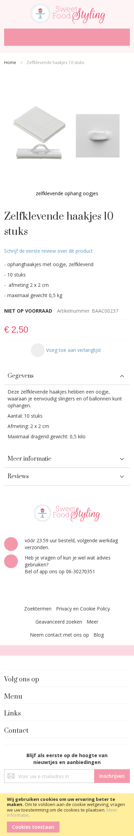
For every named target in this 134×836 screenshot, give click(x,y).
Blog (98, 634)
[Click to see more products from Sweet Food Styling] (67, 513)
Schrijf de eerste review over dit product (48, 251)
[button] (66, 350)
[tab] (67, 376)
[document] (67, 815)
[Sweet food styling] (67, 12)
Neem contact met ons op (59, 634)
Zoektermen (38, 608)
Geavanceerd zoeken (58, 621)
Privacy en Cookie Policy (83, 608)
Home (10, 62)
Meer (92, 621)
